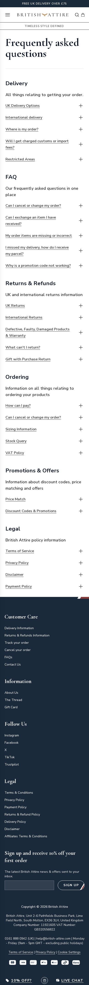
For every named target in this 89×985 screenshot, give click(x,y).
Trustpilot (12, 764)
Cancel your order (18, 650)
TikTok (10, 757)
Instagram (12, 735)
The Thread (13, 700)
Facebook (11, 743)
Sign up (71, 885)
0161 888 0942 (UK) (19, 938)
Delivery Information (19, 628)
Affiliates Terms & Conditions (26, 836)
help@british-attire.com (53, 938)
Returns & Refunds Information (27, 635)
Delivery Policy (15, 822)
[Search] (77, 15)
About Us (11, 693)
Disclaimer (12, 829)
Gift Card (11, 707)
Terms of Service (20, 952)
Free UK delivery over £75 (44, 3)
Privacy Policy (14, 800)
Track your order (17, 643)
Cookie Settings (69, 952)
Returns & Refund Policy (22, 814)
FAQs (8, 657)
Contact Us (13, 664)
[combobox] (77, 15)
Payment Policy (15, 807)
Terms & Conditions (19, 792)
